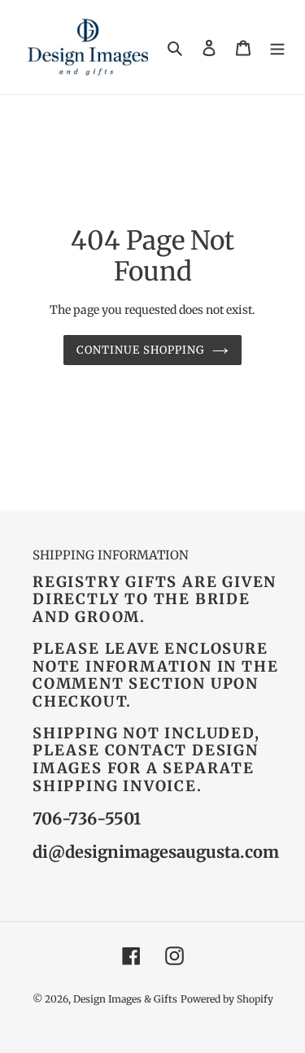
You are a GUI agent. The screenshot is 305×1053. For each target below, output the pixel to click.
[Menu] (277, 47)
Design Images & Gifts (125, 999)
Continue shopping (140, 350)
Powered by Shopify (227, 999)
